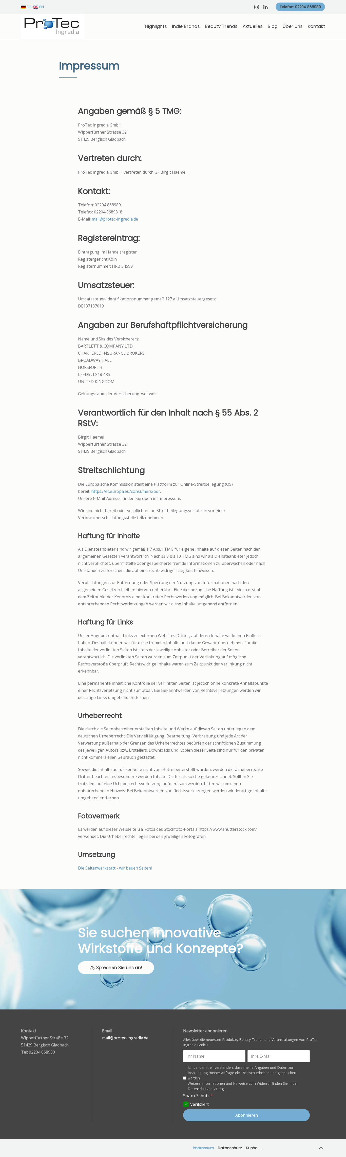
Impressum (203, 1147)
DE (29, 6)
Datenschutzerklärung (206, 1088)
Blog (273, 26)
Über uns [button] (293, 26)
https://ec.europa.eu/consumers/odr (125, 491)
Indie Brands (186, 26)
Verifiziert (199, 1104)
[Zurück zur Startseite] (52, 26)
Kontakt (316, 26)
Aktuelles (253, 26)
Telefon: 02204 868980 (300, 6)
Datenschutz (230, 1147)
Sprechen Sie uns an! (119, 968)
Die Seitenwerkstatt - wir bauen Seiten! (115, 868)
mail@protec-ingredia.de (115, 219)
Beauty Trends (221, 26)
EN (41, 6)
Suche (252, 1147)
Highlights (156, 26)
